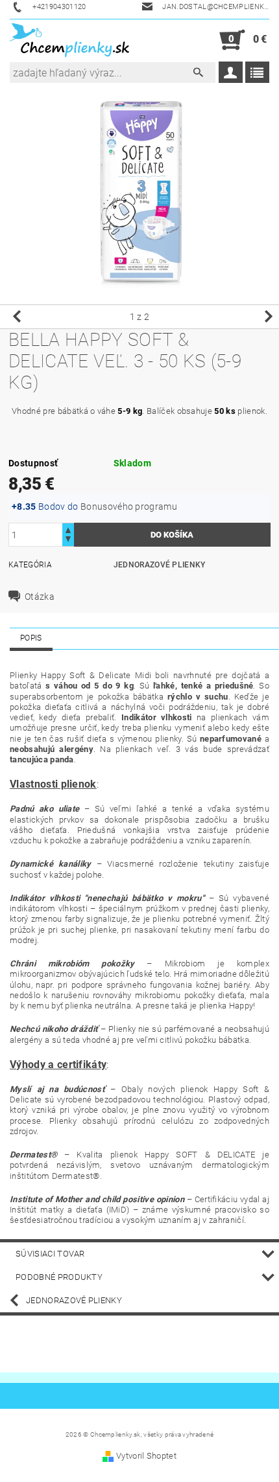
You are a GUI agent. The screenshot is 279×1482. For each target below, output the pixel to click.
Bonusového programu (128, 506)
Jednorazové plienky (160, 564)
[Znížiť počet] (68, 540)
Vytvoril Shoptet (146, 1456)
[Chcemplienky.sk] (69, 40)
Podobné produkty (59, 1277)
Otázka (40, 596)
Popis (31, 638)
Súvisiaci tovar (50, 1254)
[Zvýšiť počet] (68, 529)
